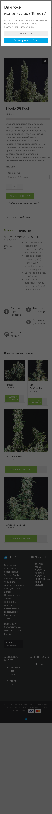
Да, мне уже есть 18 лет (26, 40)
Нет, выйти (26, 33)
